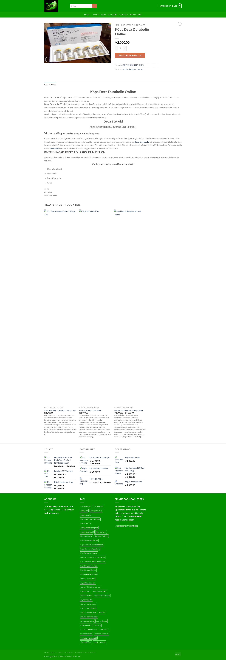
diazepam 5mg (85, 515)
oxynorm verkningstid (88, 608)
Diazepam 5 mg (95, 511)
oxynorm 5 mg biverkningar (90, 587)
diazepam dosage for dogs (90, 519)
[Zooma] (47, 59)
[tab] (50, 84)
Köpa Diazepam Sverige (89, 540)
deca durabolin (127, 69)
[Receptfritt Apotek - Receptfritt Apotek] (55, 6)
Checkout (113, 15)
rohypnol (102, 612)
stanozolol (97, 625)
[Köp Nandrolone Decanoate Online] (130, 307)
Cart (103, 15)
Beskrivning (50, 85)
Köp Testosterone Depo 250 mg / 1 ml (60, 410)
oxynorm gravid (86, 595)
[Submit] (94, 6)
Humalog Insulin (86, 536)
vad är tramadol (99, 642)
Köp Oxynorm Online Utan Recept (92, 561)
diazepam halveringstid (89, 528)
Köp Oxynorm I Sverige (88, 553)
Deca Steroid (138, 69)
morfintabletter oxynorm (89, 574)
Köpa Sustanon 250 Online (90, 410)
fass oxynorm (101, 532)
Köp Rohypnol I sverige (88, 566)
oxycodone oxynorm (87, 583)
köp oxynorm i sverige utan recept (92, 557)
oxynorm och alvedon (88, 604)
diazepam (84, 511)
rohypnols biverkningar (88, 617)
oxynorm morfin (86, 600)
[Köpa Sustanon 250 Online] (95, 307)
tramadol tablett (86, 634)
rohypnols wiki (85, 625)
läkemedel (54, 148)
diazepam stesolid (87, 532)
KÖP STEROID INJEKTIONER (133, 25)
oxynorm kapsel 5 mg (102, 595)
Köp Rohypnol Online (88, 570)
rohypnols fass (101, 621)
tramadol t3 (104, 629)
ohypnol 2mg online (87, 578)
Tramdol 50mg (85, 642)
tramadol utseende (102, 634)
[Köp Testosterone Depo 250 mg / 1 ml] (60, 307)
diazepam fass (85, 523)
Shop (86, 15)
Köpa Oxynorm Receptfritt (90, 549)
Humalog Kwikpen (101, 536)
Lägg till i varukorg (130, 55)
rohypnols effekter (87, 621)
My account (136, 15)
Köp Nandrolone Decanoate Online (128, 410)
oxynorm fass (85, 591)
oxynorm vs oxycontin (88, 612)
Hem (117, 25)
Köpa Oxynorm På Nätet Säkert (91, 545)
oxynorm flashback (99, 591)
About (96, 15)
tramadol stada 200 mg (88, 629)
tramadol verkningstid (88, 638)
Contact (123, 15)
